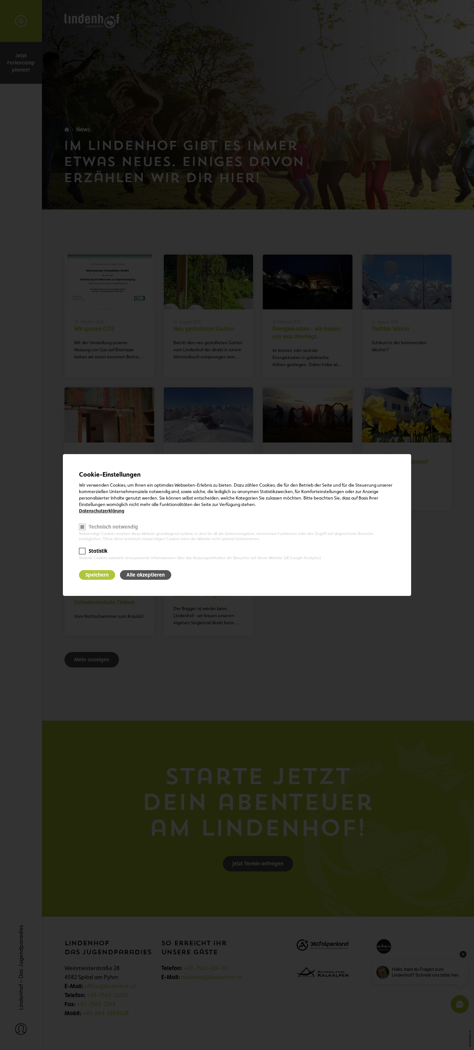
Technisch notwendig (113, 527)
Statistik (98, 551)
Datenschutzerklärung (101, 510)
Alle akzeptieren (145, 575)
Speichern (97, 575)
